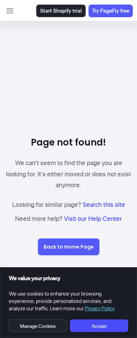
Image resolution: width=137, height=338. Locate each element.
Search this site (104, 204)
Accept (99, 326)
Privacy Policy (100, 308)
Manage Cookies (38, 326)
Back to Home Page (69, 246)
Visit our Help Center (93, 218)
